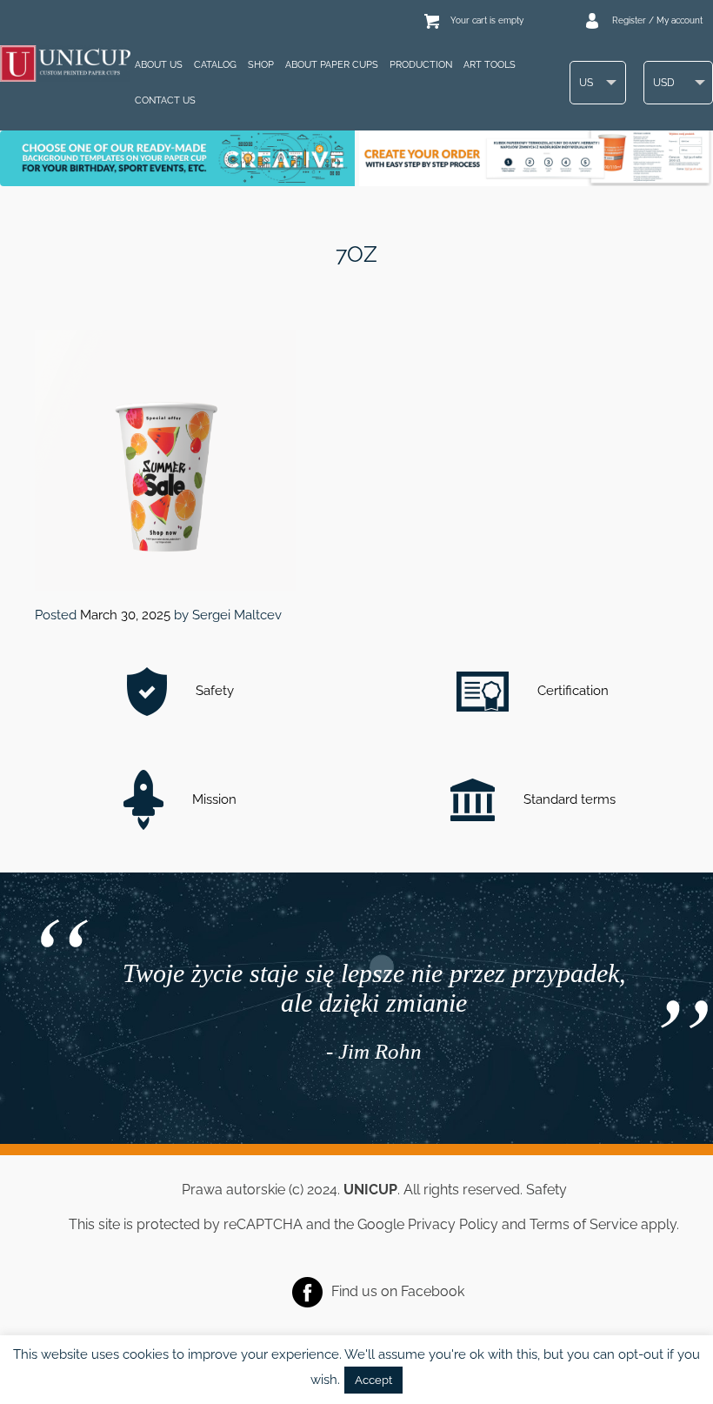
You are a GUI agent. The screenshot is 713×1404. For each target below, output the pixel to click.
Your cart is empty (486, 20)
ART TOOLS (489, 64)
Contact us (165, 100)
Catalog (215, 64)
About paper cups (331, 64)
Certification (571, 691)
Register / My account (657, 20)
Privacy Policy (453, 1224)
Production (421, 64)
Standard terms (568, 799)
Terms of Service (583, 1224)
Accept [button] (373, 1380)
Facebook (432, 1290)
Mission (213, 799)
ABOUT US (159, 64)
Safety (213, 691)
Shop (261, 64)
